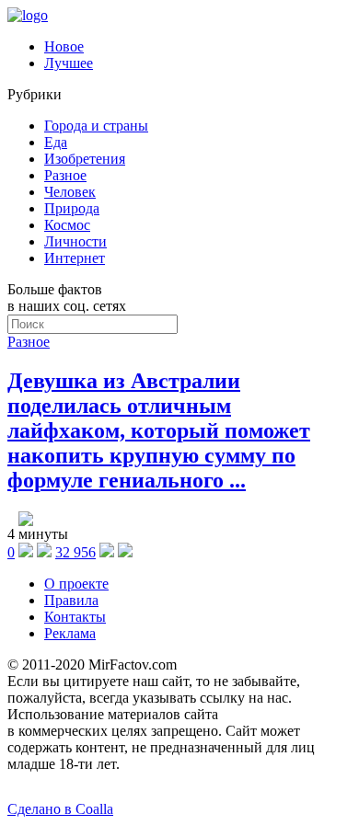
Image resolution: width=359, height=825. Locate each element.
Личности (75, 241)
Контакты (75, 616)
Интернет (74, 258)
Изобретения (84, 158)
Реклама (70, 633)
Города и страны (96, 125)
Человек (70, 192)
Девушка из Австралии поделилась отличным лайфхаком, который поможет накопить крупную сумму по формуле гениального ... (158, 430)
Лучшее (68, 63)
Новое (64, 46)
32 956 (75, 552)
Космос (67, 225)
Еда (55, 142)
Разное (65, 175)
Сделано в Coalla (60, 809)
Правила (71, 600)
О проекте (76, 583)
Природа (71, 208)
